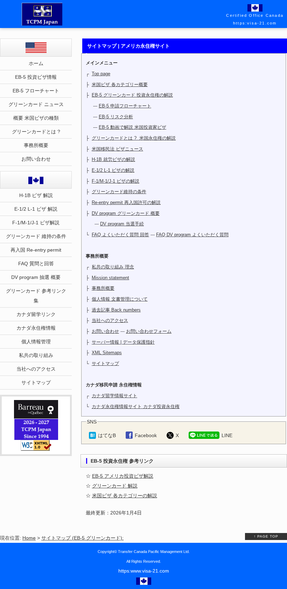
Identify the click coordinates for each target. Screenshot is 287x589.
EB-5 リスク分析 (116, 116)
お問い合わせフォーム (149, 331)
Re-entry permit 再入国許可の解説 (126, 202)
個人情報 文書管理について (120, 299)
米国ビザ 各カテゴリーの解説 (124, 495)
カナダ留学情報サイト (114, 395)
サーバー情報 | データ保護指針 (123, 342)
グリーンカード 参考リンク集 (36, 295)
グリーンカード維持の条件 (119, 191)
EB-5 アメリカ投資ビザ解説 (122, 476)
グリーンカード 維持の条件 (36, 236)
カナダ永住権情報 (36, 328)
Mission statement (110, 277)
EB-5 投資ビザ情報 (36, 77)
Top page (101, 73)
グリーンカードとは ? (36, 131)
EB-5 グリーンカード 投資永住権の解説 (132, 95)
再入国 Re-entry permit (35, 250)
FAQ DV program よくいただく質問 (192, 234)
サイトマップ (105, 363)
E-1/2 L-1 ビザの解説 (113, 170)
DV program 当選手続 (122, 223)
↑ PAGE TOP (266, 536)
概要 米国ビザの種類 (36, 118)
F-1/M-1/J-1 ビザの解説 (115, 181)
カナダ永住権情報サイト (117, 406)
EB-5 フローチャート (36, 90)
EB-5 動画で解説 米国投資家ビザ (132, 127)
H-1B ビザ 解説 (36, 195)
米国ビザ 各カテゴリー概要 (120, 84)
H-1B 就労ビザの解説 (113, 159)
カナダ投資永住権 (161, 406)
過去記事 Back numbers (116, 310)
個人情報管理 (36, 341)
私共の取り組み (36, 355)
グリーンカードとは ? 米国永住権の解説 (134, 138)
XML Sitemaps (107, 352)
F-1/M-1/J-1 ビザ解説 (35, 222)
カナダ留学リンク (36, 314)
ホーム (36, 63)
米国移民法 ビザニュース (117, 149)
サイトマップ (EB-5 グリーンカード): (82, 538)
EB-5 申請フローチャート (125, 105)
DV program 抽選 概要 (36, 277)
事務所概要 (103, 288)
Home (29, 538)
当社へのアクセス (110, 320)
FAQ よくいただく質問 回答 (120, 234)
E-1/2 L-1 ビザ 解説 (35, 209)
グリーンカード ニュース (36, 104)
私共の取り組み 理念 (113, 266)
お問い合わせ (105, 331)
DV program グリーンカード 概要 (126, 213)
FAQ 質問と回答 (36, 263)
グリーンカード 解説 (115, 486)
